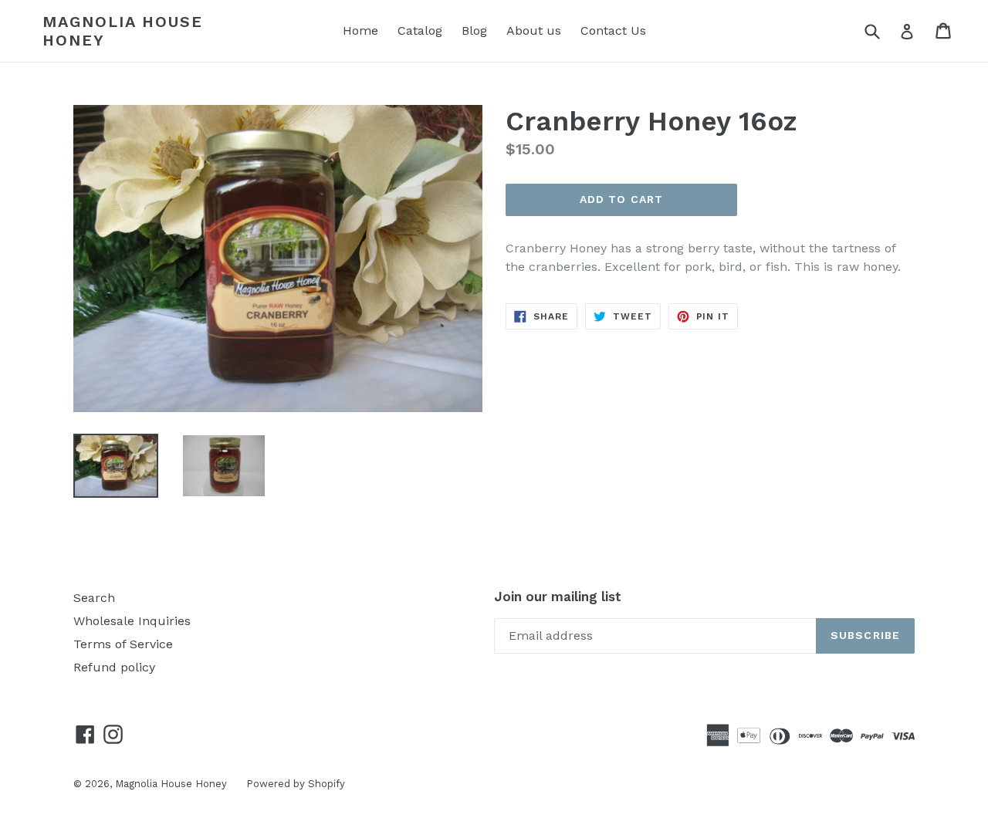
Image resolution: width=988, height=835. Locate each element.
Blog (474, 30)
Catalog (420, 30)
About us (533, 30)
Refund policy (114, 667)
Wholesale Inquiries (132, 621)
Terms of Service (123, 644)
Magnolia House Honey (122, 30)
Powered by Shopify (295, 783)
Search (94, 597)
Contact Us (613, 30)
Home (360, 30)
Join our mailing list (557, 596)
